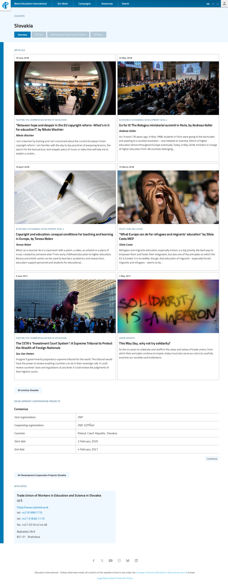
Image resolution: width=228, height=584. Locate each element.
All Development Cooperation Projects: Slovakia (42, 475)
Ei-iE (5, 6)
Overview (22, 34)
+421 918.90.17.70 (33, 518)
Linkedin (136, 560)
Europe (19, 15)
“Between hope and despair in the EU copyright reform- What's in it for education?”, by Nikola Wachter (65, 105)
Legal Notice (103, 578)
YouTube (110, 560)
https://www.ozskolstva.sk (32, 507)
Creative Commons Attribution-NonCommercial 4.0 (161, 572)
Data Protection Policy (121, 578)
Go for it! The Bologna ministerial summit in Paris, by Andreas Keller (168, 103)
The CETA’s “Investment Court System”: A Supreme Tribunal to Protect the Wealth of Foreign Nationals (65, 323)
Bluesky (128, 560)
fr (213, 3)
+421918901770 (31, 512)
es (218, 3)
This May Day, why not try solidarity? (168, 316)
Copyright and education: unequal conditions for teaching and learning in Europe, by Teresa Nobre (65, 214)
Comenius (212, 458)
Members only (224, 3)
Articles (39, 34)
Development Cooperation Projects (68, 34)
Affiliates (98, 34)
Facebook (93, 560)
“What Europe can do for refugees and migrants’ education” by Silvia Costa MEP (168, 214)
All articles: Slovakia (28, 390)
